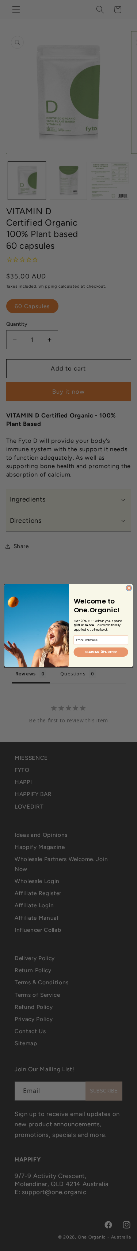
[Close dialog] (129, 588)
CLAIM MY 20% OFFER (101, 652)
